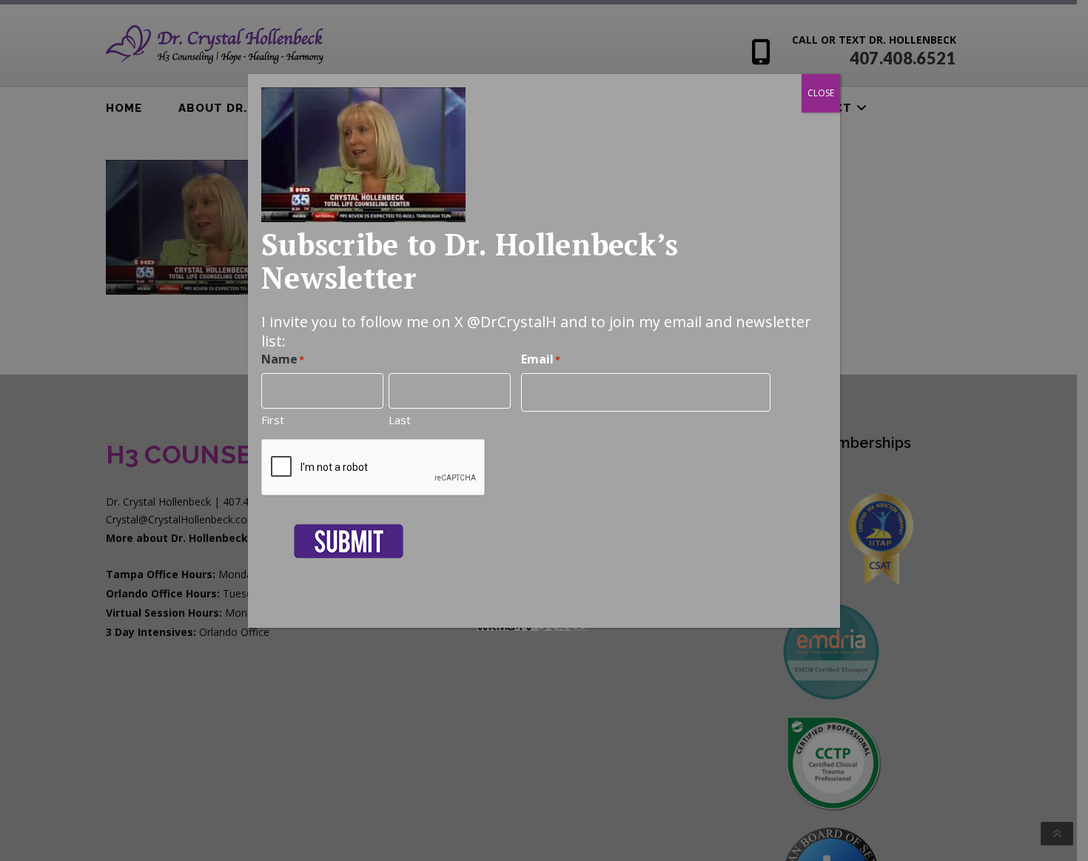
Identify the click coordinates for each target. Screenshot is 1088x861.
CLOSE (820, 93)
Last (400, 419)
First (272, 419)
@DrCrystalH (512, 322)
